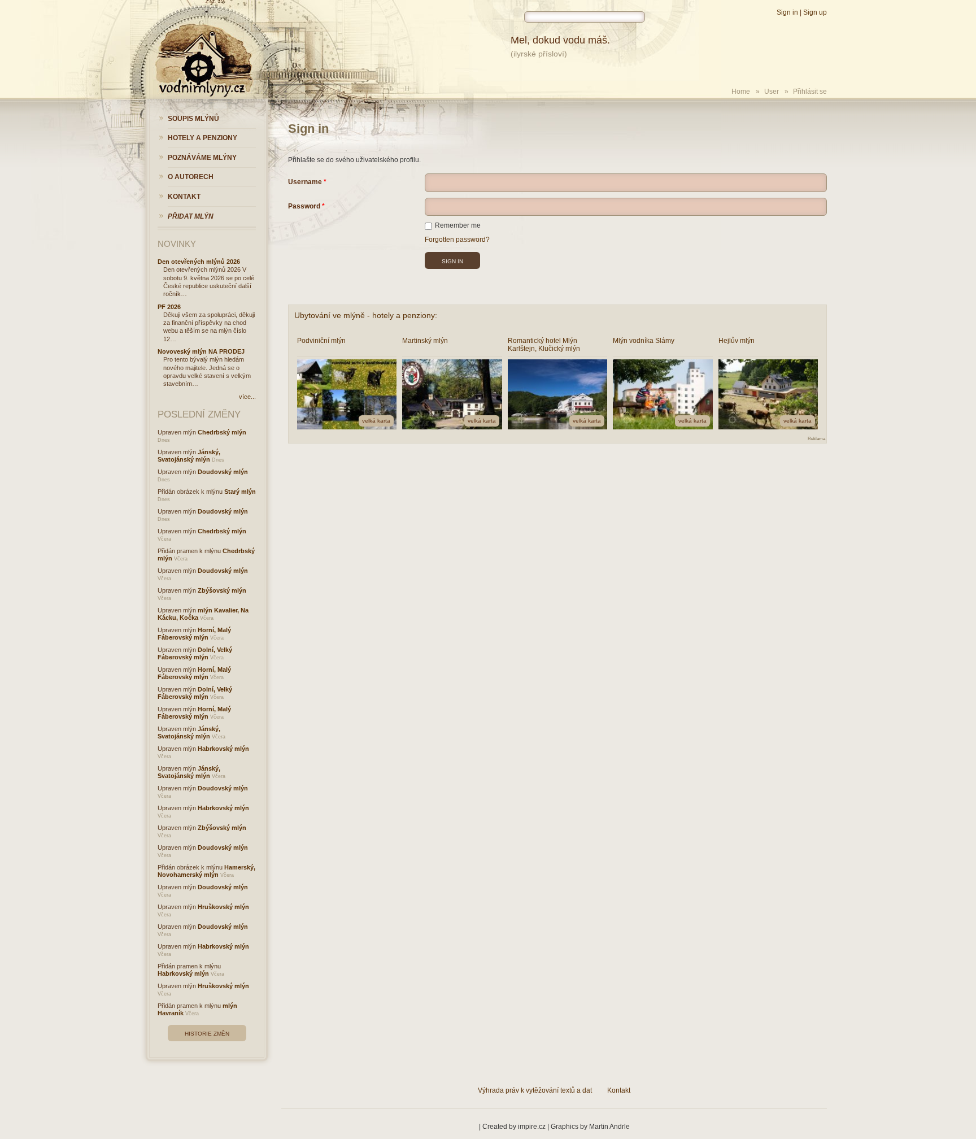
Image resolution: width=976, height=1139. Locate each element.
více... (247, 396)
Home (740, 91)
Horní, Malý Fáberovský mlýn (194, 634)
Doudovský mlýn (223, 471)
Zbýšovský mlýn (222, 590)
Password (304, 206)
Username (305, 182)
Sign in (787, 12)
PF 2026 (169, 306)
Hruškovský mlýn (223, 906)
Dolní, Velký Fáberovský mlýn (195, 653)
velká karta (376, 421)
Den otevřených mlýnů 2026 (199, 261)
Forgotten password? (457, 240)
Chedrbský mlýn (222, 432)
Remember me (458, 225)
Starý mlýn (240, 491)
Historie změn (207, 1034)
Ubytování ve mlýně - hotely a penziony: (365, 315)
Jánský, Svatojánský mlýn (189, 456)
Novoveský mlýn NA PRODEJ (201, 351)
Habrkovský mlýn (223, 748)
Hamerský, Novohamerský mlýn (206, 871)
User (771, 91)
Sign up (815, 12)
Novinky (177, 244)
